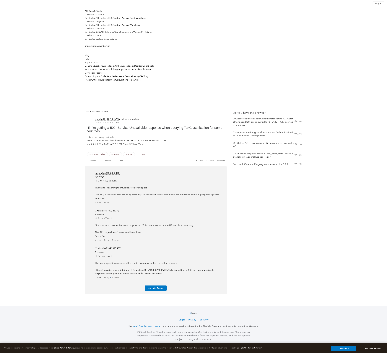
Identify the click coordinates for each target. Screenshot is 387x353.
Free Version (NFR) (137, 32)
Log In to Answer (156, 288)
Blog (87, 55)
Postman (126, 18)
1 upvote (199, 161)
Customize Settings (372, 348)
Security (204, 319)
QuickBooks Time (142, 69)
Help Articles (134, 79)
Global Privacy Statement (64, 348)
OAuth (133, 18)
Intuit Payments (100, 69)
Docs (148, 32)
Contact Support (93, 76)
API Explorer (102, 18)
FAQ (142, 76)
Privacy (192, 319)
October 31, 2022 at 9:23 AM (107, 122)
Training (136, 76)
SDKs (110, 18)
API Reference (107, 32)
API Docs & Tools (93, 11)
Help (87, 59)
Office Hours (98, 79)
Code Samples (121, 32)
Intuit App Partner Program (147, 325)
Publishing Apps (116, 69)
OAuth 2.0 (128, 69)
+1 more (141, 154)
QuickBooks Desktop (132, 65)
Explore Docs (102, 39)
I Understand (343, 348)
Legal (182, 319)
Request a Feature (123, 76)
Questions (123, 79)
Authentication (103, 46)
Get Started (90, 18)
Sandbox (117, 18)
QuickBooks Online (112, 65)
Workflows (141, 18)
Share (121, 161)
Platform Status (111, 79)
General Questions (94, 65)
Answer (108, 161)
